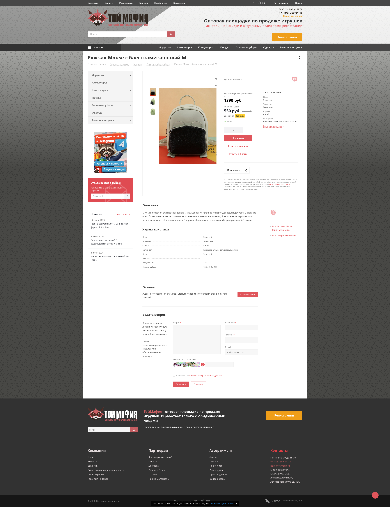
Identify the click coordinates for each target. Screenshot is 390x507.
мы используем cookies (222, 503)
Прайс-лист (160, 2)
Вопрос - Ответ (157, 470)
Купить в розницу (238, 146)
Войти (298, 2)
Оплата (109, 2)
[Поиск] (171, 34)
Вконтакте (196, 501)
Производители (218, 474)
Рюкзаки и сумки (291, 47)
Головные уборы (246, 47)
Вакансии (93, 465)
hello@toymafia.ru (280, 465)
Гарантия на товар (98, 478)
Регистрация (281, 2)
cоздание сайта (290, 500)
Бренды (143, 2)
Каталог (213, 461)
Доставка (93, 2)
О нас (91, 456)
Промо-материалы (159, 478)
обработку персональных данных (205, 375)
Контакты (179, 2)
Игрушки (165, 47)
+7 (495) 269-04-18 (290, 12)
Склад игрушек (96, 474)
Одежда (268, 47)
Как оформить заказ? (160, 456)
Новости (92, 461)
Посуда (225, 47)
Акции (213, 456)
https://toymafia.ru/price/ (279, 184)
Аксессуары (184, 47)
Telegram (202, 501)
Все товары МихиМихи (284, 235)
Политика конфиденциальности (106, 470)
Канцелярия (206, 47)
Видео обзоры (217, 478)
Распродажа (126, 2)
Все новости (123, 214)
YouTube (208, 501)
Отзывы (153, 474)
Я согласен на (199, 375)
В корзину (238, 138)
